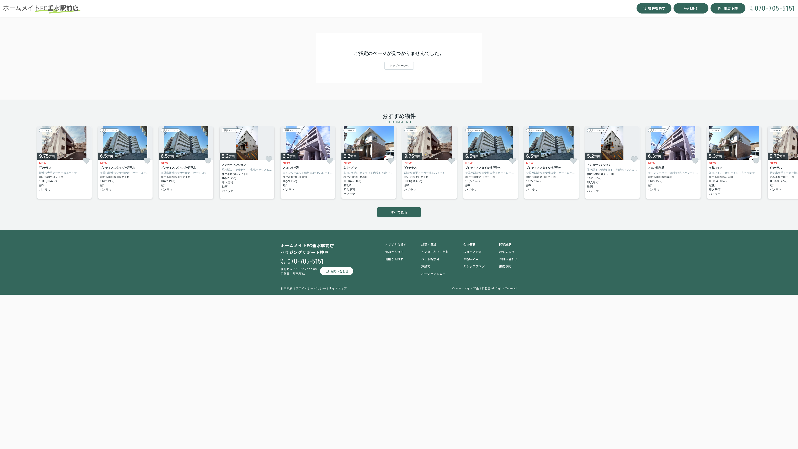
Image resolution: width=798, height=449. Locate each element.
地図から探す (394, 259)
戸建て (425, 266)
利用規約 (287, 288)
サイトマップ (338, 288)
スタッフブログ (474, 266)
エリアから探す (396, 244)
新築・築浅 (429, 244)
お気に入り (507, 252)
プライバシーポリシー (311, 288)
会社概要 (469, 244)
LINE (694, 8)
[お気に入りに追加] (86, 160)
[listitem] (307, 162)
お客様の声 (471, 259)
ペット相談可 (430, 259)
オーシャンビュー (433, 273)
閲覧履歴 (505, 244)
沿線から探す (394, 252)
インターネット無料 (435, 252)
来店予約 (731, 8)
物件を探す (657, 8)
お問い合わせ (339, 271)
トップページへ (399, 65)
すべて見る (399, 212)
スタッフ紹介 (472, 252)
